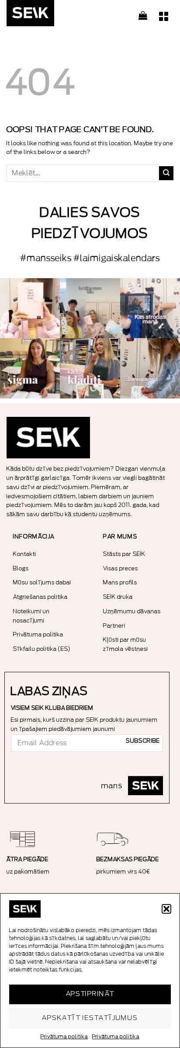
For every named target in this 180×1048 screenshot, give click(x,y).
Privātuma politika (64, 1036)
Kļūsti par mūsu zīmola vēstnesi (125, 644)
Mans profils (120, 582)
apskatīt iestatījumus (90, 1018)
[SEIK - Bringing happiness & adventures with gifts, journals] (50, 15)
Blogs (21, 568)
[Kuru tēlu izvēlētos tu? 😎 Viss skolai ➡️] (90, 308)
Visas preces (120, 568)
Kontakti (24, 554)
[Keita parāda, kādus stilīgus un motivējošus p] (150, 308)
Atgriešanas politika (40, 597)
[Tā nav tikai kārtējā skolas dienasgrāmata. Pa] (150, 368)
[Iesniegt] (166, 173)
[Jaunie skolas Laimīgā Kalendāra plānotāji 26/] (30, 308)
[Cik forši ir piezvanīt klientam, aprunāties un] (90, 368)
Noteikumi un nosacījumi (31, 615)
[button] (166, 909)
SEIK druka (118, 597)
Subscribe (143, 741)
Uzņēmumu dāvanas (132, 611)
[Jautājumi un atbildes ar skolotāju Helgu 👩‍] (30, 368)
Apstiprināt (90, 994)
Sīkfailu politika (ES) (42, 649)
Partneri (114, 626)
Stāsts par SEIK (124, 554)
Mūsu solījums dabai (42, 582)
